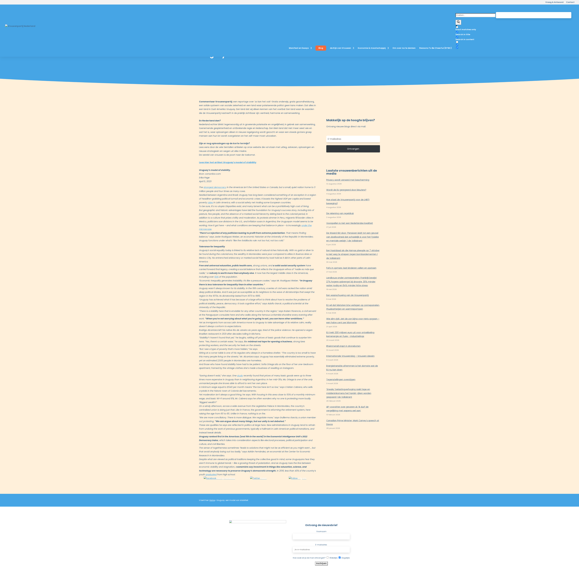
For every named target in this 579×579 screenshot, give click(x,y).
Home (212, 500)
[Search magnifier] (458, 22)
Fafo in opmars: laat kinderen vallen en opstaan (351, 267)
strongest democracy (215, 187)
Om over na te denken (404, 48)
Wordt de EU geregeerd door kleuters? (346, 189)
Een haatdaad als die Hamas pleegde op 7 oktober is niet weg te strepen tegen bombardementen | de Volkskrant (353, 254)
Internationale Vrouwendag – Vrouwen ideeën (350, 356)
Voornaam (321, 531)
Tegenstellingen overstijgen (340, 379)
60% (216, 276)
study (240, 375)
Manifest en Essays (299, 48)
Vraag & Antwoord (554, 2)
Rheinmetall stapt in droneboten (343, 346)
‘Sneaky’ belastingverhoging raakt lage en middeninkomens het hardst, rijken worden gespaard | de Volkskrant (348, 393)
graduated (211, 474)
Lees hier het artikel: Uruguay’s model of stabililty (227, 162)
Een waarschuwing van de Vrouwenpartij (347, 295)
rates (210, 202)
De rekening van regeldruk (340, 213)
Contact (570, 2)
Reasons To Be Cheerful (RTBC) (435, 48)
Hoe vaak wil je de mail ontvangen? (309, 558)
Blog (320, 48)
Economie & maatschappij (372, 48)
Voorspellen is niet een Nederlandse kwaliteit (349, 223)
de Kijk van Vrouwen (340, 48)
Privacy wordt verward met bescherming (347, 179)
